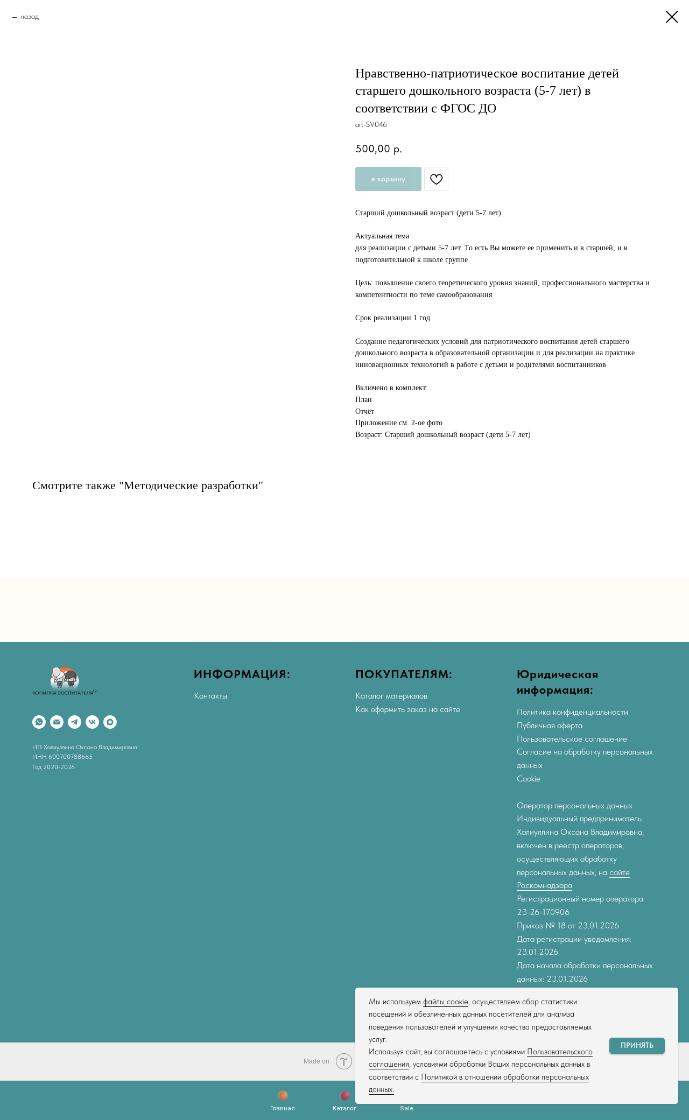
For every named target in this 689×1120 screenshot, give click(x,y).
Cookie (528, 778)
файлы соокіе (445, 1001)
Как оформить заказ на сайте (407, 709)
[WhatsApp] (39, 722)
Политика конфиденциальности (572, 712)
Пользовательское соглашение (572, 739)
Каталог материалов (391, 696)
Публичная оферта (549, 725)
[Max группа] (110, 722)
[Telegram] (74, 722)
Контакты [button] (210, 696)
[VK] (92, 722)
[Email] (57, 722)
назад (29, 16)
